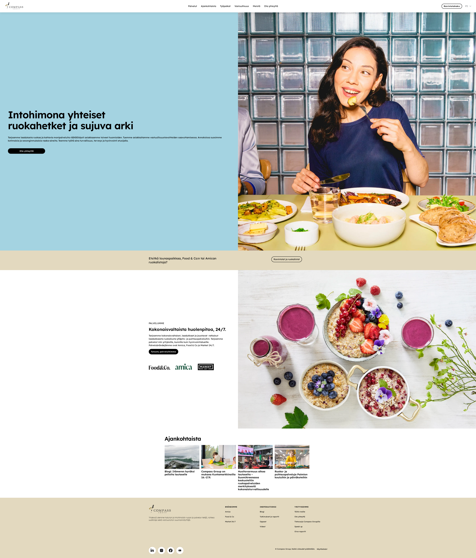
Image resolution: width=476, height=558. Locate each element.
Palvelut (192, 6)
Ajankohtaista (208, 6)
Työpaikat (225, 6)
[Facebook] (170, 550)
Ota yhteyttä (271, 6)
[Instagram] (161, 550)
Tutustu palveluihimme (163, 351)
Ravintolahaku (452, 6)
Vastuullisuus (242, 6)
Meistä (256, 6)
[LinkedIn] (152, 550)
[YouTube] (179, 550)
